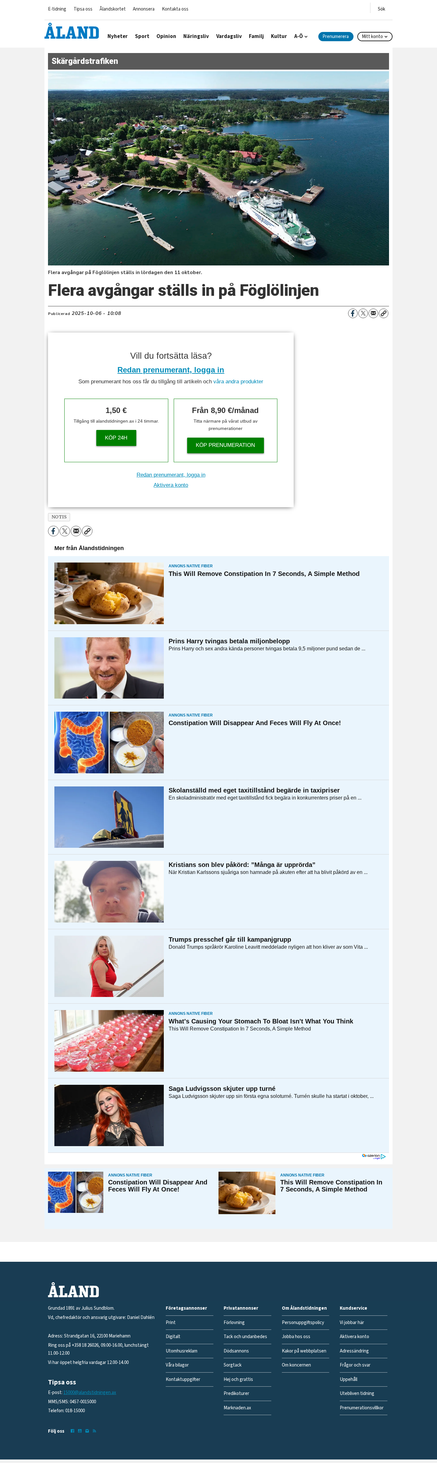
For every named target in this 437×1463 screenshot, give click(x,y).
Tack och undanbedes (245, 1336)
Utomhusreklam (181, 1351)
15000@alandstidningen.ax (89, 1392)
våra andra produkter (238, 382)
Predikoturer (236, 1393)
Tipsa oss (83, 9)
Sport (142, 36)
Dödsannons (236, 1351)
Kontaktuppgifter (183, 1379)
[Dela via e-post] (373, 313)
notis (59, 517)
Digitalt (173, 1336)
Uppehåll (348, 1379)
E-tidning (57, 9)
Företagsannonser (186, 1308)
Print (171, 1322)
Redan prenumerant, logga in (170, 369)
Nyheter (117, 36)
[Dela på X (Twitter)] (363, 313)
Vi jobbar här (352, 1322)
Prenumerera (335, 36)
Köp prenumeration (225, 445)
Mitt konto (372, 36)
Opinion (166, 36)
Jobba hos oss (296, 1336)
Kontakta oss (175, 9)
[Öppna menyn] (381, 8)
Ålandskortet (112, 9)
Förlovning (234, 1322)
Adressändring (354, 1351)
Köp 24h (116, 438)
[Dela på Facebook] (353, 313)
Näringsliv (196, 36)
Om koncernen (296, 1365)
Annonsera (144, 9)
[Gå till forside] (71, 31)
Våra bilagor (177, 1365)
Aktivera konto (171, 485)
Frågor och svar (355, 1365)
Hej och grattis (238, 1379)
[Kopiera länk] (383, 313)
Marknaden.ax (237, 1408)
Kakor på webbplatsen (304, 1351)
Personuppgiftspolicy (303, 1322)
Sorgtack (233, 1365)
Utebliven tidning (357, 1393)
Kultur (279, 36)
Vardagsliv (229, 36)
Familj (256, 36)
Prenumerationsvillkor (362, 1408)
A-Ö (298, 36)
